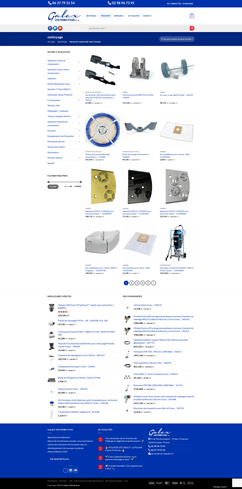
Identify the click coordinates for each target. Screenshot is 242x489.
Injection (51, 78)
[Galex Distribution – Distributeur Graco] (64, 16)
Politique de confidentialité (88, 481)
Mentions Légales (114, 481)
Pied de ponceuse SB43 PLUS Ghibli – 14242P (139, 96)
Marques (118, 16)
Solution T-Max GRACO (59, 89)
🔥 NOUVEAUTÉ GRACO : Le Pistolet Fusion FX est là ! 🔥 (123, 448)
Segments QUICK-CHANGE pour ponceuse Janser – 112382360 (137, 212)
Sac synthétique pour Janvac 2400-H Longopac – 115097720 (101, 269)
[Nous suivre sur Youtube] (60, 28)
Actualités (133, 16)
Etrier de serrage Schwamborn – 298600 (136, 155)
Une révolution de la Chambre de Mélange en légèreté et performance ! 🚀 (124, 439)
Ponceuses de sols (56, 141)
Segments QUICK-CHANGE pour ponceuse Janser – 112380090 (99, 212)
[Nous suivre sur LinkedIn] (55, 28)
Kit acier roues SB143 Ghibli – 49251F (176, 95)
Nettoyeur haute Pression (59, 94)
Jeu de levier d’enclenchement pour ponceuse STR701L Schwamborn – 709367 (100, 97)
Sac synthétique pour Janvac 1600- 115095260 (175, 155)
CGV (126, 481)
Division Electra (55, 157)
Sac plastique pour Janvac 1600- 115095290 (136, 269)
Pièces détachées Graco (58, 83)
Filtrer (53, 187)
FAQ (71, 481)
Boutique (91, 16)
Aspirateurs (53, 152)
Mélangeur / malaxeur (58, 111)
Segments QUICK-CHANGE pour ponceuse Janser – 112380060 (174, 212)
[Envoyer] (192, 28)
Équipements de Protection (60, 136)
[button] (180, 3)
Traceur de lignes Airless (59, 116)
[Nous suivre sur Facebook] (50, 28)
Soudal (50, 163)
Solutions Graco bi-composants (56, 62)
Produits (105, 16)
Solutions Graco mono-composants (58, 71)
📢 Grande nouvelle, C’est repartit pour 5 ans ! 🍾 (124, 467)
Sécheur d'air (53, 105)
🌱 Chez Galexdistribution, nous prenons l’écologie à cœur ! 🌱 (120, 458)
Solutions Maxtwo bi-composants (57, 123)
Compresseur (54, 100)
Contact (147, 16)
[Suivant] (153, 283)
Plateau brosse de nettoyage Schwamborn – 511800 (97, 155)
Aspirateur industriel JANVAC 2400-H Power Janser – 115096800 (177, 269)
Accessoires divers (56, 146)
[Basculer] (79, 62)
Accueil (51, 42)
